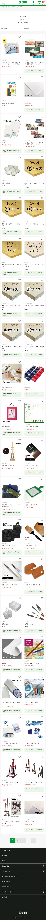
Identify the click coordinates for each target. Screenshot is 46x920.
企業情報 (4, 897)
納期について (6, 881)
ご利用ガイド (6, 850)
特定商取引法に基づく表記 (10, 876)
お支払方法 (5, 866)
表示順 (26, 28)
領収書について (6, 886)
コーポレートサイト (8, 892)
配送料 (4, 861)
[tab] (11, 28)
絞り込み (4, 28)
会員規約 (4, 855)
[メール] (43, 3)
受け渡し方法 (6, 871)
